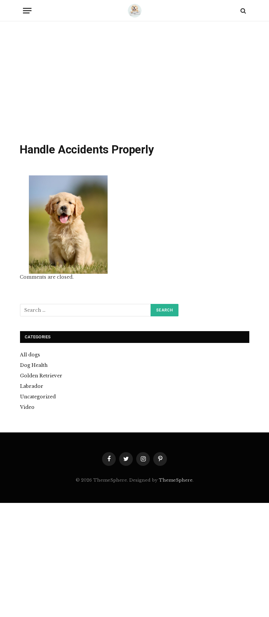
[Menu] (27, 10)
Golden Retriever (41, 376)
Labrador (31, 386)
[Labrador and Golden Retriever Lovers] (134, 10)
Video (27, 407)
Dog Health (34, 365)
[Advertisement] (134, 83)
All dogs (30, 355)
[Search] (242, 10)
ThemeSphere (176, 480)
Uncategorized (38, 397)
